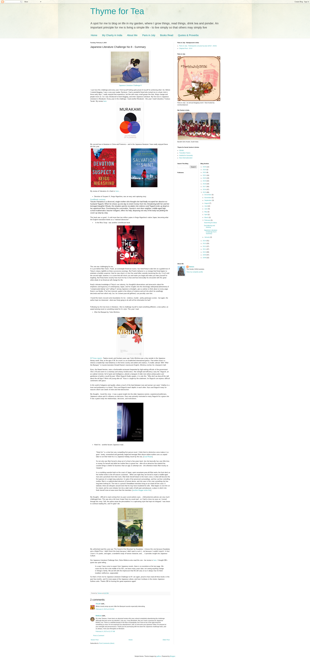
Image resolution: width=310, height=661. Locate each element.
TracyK (98, 604)
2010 (204, 252)
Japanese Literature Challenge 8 (130, 85)
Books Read (166, 35)
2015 (204, 192)
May (206, 212)
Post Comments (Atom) (106, 643)
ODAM (181, 150)
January (207, 237)
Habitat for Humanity (186, 155)
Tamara (191, 267)
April (206, 214)
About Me (132, 35)
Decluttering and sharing (209, 226)
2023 (204, 169)
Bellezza (99, 616)
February (207, 220)
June (206, 209)
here (104, 101)
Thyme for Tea (117, 11)
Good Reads (147, 457)
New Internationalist (185, 158)
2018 (204, 184)
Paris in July (148, 35)
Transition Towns (184, 153)
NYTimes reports (96, 358)
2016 (204, 189)
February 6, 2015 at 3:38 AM (105, 609)
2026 (204, 167)
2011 (204, 249)
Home (94, 35)
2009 (204, 255)
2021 (204, 175)
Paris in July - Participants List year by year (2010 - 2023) (198, 46)
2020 (204, 178)
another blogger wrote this (142, 490)
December (208, 195)
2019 (204, 181)
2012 (204, 246)
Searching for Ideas (210, 223)
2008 (204, 258)
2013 (204, 243)
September (208, 200)
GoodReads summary (97, 199)
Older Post (166, 640)
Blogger (172, 656)
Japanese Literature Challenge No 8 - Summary (210, 232)
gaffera (158, 656)
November (208, 197)
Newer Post (94, 640)
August (206, 203)
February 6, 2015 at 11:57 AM (105, 631)
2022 (204, 172)
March (206, 217)
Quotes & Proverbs (188, 35)
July (205, 206)
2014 (204, 241)
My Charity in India (112, 35)
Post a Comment (98, 635)
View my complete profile (194, 272)
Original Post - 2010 (185, 48)
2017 (204, 186)
